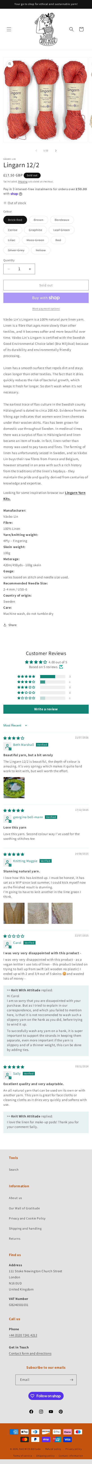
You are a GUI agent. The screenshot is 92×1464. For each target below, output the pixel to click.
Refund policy (53, 1449)
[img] (13, 738)
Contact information (71, 1455)
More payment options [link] (46, 308)
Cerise (15, 231)
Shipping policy (45, 1455)
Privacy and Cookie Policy (27, 1218)
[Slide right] (56, 151)
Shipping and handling (25, 1228)
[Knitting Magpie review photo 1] (14, 913)
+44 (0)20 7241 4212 (23, 1335)
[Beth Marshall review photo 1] (14, 787)
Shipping (22, 181)
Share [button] (12, 625)
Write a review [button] (46, 709)
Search (14, 1170)
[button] (9, 29)
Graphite (38, 231)
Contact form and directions (30, 1353)
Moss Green (38, 241)
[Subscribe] (71, 1380)
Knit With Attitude (30, 1449)
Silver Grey (18, 251)
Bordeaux (64, 221)
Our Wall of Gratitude (24, 1208)
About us (15, 1198)
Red (60, 241)
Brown (41, 221)
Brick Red (17, 221)
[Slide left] (36, 151)
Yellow (43, 251)
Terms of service (22, 1455)
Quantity (9, 260)
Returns (14, 1239)
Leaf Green (64, 231)
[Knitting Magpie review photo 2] (38, 913)
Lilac (14, 241)
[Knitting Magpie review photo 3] (62, 913)
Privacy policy (73, 1449)
